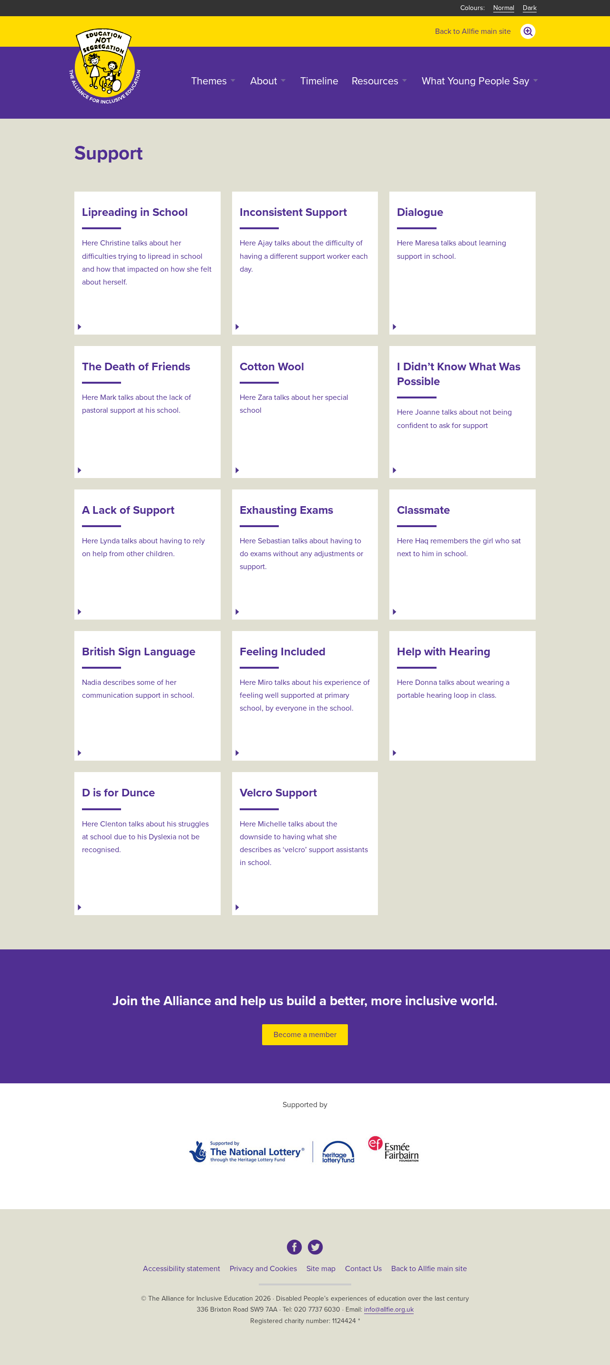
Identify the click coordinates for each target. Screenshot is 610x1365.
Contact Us (363, 1268)
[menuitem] (472, 31)
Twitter (315, 1247)
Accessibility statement (181, 1268)
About (263, 81)
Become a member (305, 1034)
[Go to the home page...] (105, 66)
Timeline (319, 81)
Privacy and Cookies (263, 1268)
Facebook (294, 1247)
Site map (321, 1268)
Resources (375, 81)
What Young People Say (475, 81)
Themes (209, 81)
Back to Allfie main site (473, 31)
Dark (530, 8)
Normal (503, 8)
